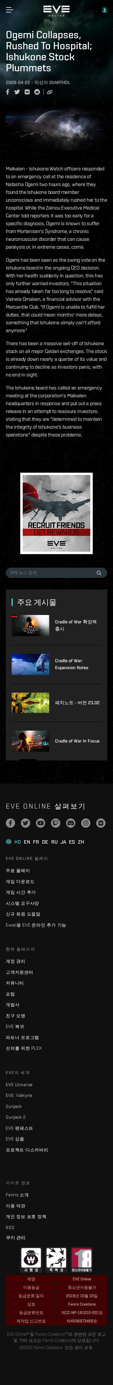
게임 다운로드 (20, 881)
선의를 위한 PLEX (24, 1048)
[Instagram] (85, 823)
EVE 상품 (15, 1138)
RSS (10, 1227)
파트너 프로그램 (22, 1037)
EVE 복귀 (15, 1026)
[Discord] (70, 823)
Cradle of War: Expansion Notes (71, 664)
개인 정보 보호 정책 (26, 1216)
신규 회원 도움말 (23, 913)
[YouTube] (40, 823)
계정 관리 (15, 961)
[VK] (100, 823)
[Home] (56, 15)
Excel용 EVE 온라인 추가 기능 (36, 924)
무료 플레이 (18, 870)
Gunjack (14, 1106)
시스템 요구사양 (22, 903)
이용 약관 (15, 1205)
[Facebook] (10, 823)
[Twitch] (55, 823)
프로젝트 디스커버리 (27, 1149)
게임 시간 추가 (21, 892)
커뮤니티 (15, 982)
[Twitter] (25, 823)
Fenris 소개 (17, 1194)
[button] (104, 9)
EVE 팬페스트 (19, 1128)
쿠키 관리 (15, 1237)
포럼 (10, 993)
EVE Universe (19, 1084)
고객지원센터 (19, 972)
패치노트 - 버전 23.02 (77, 702)
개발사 (12, 1004)
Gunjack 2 (16, 1117)
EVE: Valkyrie (19, 1095)
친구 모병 (15, 1015)
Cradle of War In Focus (77, 741)
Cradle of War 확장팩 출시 (76, 625)
